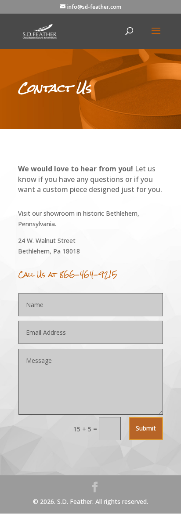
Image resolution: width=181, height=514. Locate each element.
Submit (146, 428)
